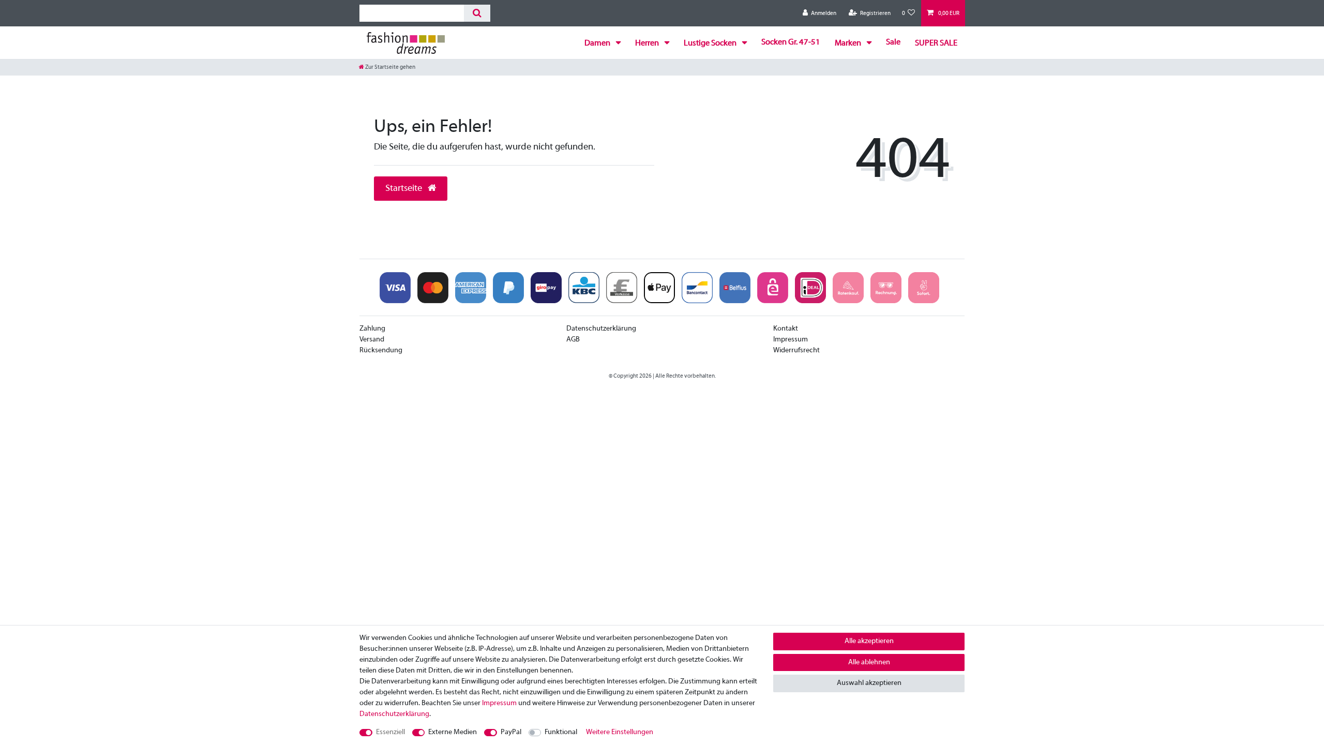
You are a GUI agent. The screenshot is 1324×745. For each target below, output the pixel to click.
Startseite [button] (404, 188)
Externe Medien (452, 732)
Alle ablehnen (869, 662)
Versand (371, 340)
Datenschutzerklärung (601, 329)
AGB (573, 340)
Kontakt (785, 329)
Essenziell (390, 732)
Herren (647, 43)
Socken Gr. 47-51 (790, 42)
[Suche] (477, 13)
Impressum (790, 340)
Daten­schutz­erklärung (394, 714)
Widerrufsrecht (796, 350)
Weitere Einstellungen (619, 732)
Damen (598, 43)
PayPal (511, 732)
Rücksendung (380, 350)
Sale (893, 42)
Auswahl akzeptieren (869, 683)
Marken (849, 43)
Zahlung (372, 329)
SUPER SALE (936, 43)
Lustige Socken (711, 43)
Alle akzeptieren (869, 641)
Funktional (561, 732)
